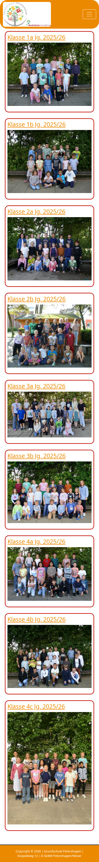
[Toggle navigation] (89, 14)
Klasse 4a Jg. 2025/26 (36, 541)
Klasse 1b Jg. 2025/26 (36, 124)
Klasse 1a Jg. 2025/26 (36, 37)
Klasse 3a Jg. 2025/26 (36, 386)
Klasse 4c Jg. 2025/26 (36, 706)
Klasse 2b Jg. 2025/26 (36, 299)
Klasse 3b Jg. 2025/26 (36, 456)
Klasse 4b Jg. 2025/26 (36, 619)
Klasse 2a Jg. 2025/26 (36, 211)
